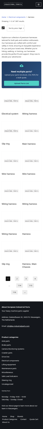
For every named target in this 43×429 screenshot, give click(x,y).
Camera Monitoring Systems (13, 349)
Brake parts (6, 345)
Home (4, 17)
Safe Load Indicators (10, 376)
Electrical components (17, 17)
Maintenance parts (9, 368)
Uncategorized (7, 384)
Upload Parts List (21, 83)
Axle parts (6, 341)
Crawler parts (7, 353)
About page (13, 405)
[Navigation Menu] (38, 4)
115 (30, 285)
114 (19, 285)
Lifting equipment (9, 364)
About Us (6, 422)
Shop (12, 416)
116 (14, 292)
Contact (23, 419)
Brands (20, 416)
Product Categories (9, 419)
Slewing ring (7, 380)
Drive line (5, 356)
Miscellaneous (7, 372)
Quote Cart (34, 419)
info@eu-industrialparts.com (18, 326)
